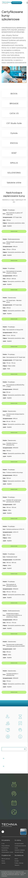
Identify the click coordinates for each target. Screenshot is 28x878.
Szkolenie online (14, 183)
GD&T (14, 153)
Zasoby (3, 863)
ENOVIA (14, 143)
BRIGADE (14, 103)
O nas (3, 843)
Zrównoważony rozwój (7, 852)
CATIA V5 (14, 113)
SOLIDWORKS (14, 173)
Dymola (13, 133)
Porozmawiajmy (16, 2)
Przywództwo (5, 847)
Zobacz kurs (14, 231)
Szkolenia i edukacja (20, 850)
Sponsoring (4, 850)
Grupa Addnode (6, 845)
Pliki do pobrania (6, 858)
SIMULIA (14, 163)
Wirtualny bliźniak (19, 852)
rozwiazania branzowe (20, 845)
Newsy (3, 860)
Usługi (16, 847)
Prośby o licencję (19, 863)
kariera (16, 858)
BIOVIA (14, 93)
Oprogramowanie (19, 843)
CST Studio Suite (14, 123)
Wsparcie (17, 865)
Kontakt (17, 860)
